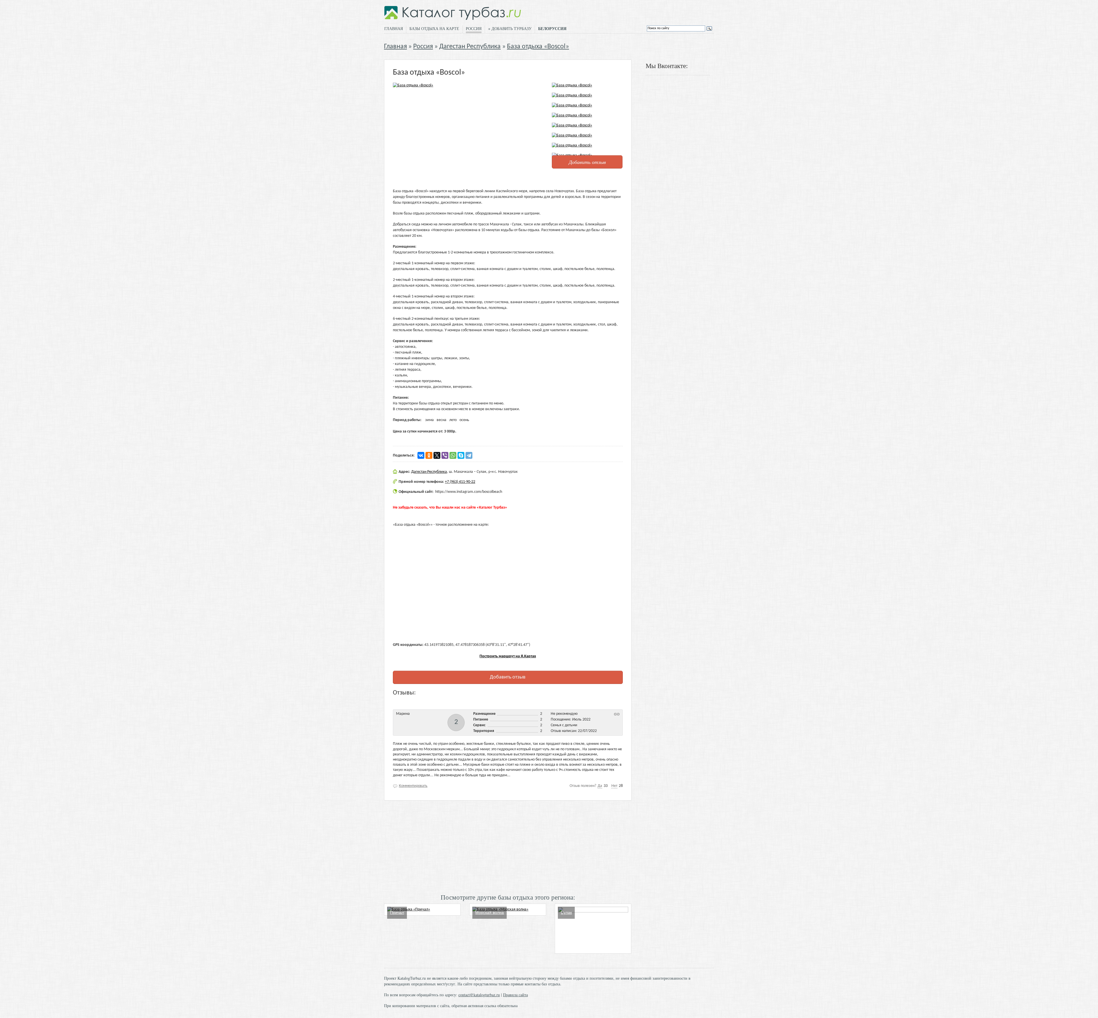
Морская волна (489, 912)
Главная (393, 28)
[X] (436, 455)
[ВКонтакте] (420, 455)
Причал (397, 912)
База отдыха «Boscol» (538, 46)
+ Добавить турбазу (510, 28)
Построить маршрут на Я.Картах (508, 656)
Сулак (566, 912)
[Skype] (461, 455)
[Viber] (444, 455)
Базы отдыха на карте (434, 28)
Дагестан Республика (470, 46)
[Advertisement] (508, 846)
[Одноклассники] (428, 455)
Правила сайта (515, 994)
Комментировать (413, 786)
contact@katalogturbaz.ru (479, 994)
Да (600, 786)
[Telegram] (469, 455)
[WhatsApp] (452, 455)
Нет (614, 786)
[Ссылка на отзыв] (617, 714)
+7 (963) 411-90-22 (460, 482)
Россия (474, 28)
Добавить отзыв (587, 161)
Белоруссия (552, 28)
